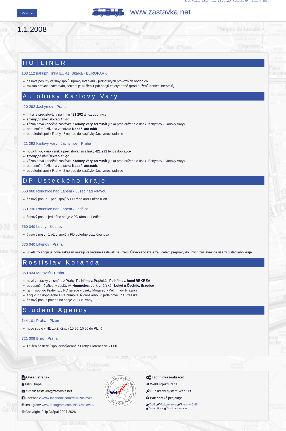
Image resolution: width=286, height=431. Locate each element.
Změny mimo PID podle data (245, 1)
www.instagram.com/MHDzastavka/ (68, 405)
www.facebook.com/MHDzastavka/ (67, 398)
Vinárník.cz (156, 408)
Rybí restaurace (177, 408)
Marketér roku (168, 404)
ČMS (152, 404)
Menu (25, 13)
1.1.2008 (263, 1)
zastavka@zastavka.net (54, 391)
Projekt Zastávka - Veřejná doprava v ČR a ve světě (208, 1)
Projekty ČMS (189, 404)
